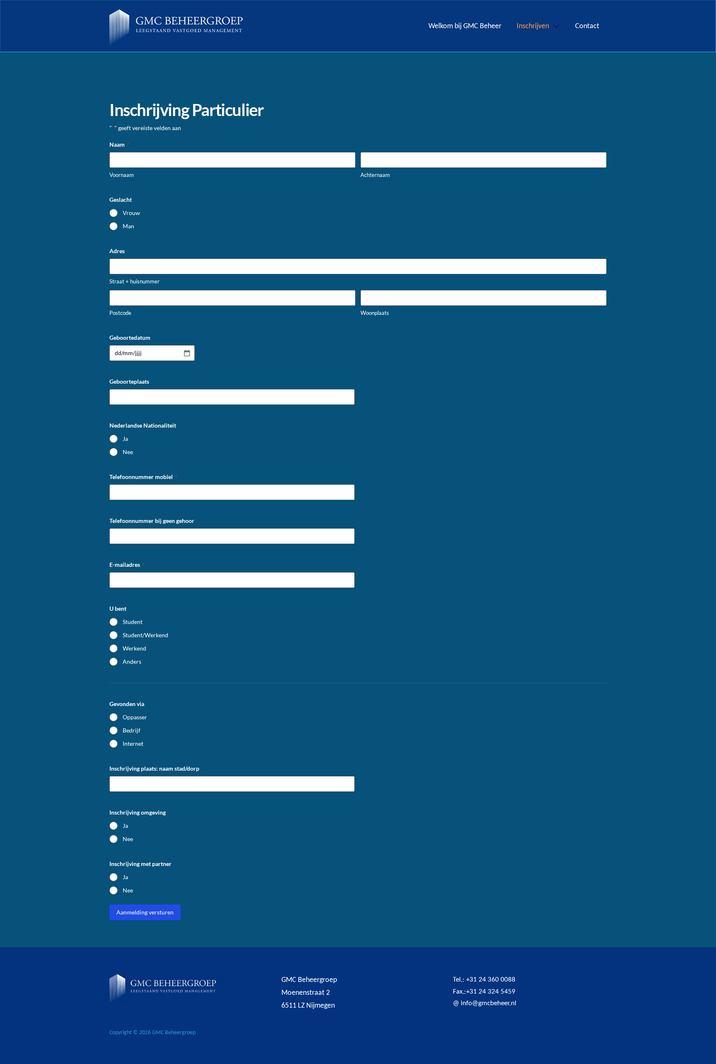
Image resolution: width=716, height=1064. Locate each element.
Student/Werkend (145, 634)
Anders (132, 661)
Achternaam (375, 175)
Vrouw (131, 212)
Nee (128, 451)
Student (133, 621)
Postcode (120, 313)
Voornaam (121, 175)
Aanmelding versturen (145, 912)
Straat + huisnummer (134, 281)
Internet (133, 743)
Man (128, 226)
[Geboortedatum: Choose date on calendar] (186, 353)
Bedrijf (131, 730)
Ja (125, 438)
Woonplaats (374, 313)
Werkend (134, 648)
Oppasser (135, 717)
